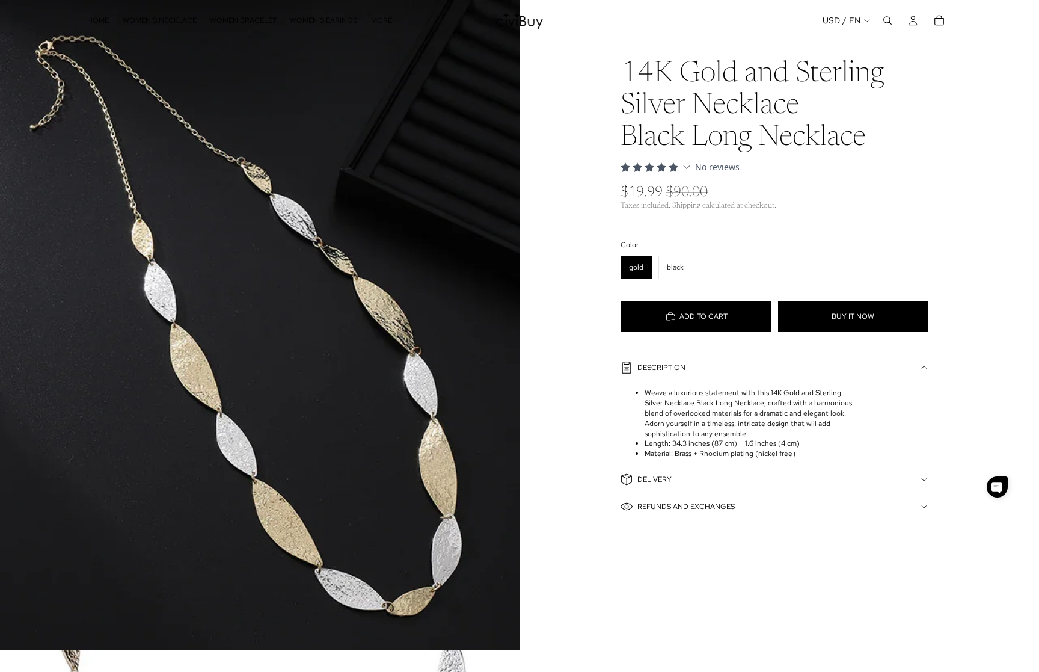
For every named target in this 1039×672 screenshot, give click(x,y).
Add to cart (703, 316)
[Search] (887, 20)
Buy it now (853, 316)
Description (661, 367)
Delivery (654, 479)
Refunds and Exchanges (686, 506)
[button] (997, 487)
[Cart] (939, 20)
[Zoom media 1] (260, 325)
